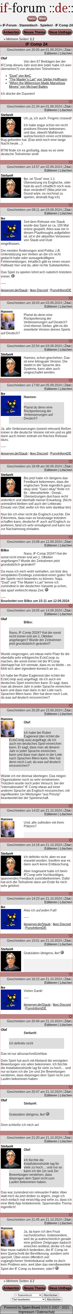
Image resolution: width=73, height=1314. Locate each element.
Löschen (66, 53)
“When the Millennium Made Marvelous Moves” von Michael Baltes (37, 84)
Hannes (7, 311)
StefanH (7, 115)
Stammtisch (28, 25)
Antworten (11, 32)
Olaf (4, 58)
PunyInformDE (60, 290)
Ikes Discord (39, 290)
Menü (42, 18)
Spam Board (31, 1307)
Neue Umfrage (60, 32)
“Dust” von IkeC (20, 75)
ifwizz (32, 18)
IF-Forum (10, 25)
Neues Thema (34, 32)
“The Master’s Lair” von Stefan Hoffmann (38, 79)
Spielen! (46, 25)
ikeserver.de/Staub (14, 290)
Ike (3, 218)
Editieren (50, 53)
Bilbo (5, 550)
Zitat (67, 49)
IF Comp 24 (64, 25)
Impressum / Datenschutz (36, 1312)
